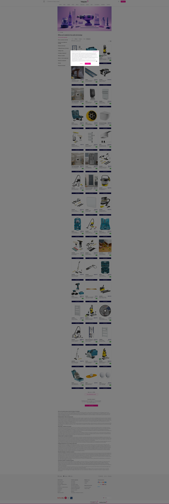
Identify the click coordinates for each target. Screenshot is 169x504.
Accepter (88, 63)
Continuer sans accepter (95, 51)
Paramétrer (81, 63)
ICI (96, 61)
